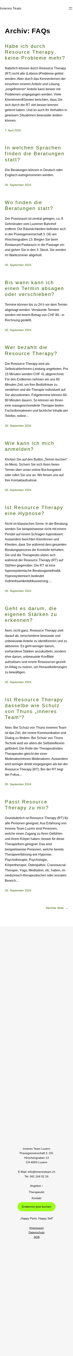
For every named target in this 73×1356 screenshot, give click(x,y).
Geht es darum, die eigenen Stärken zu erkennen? (31, 614)
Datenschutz (37, 1232)
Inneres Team (10, 8)
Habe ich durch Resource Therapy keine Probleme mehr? (35, 52)
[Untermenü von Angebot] (42, 1186)
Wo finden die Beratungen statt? (29, 205)
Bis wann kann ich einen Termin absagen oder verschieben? (34, 288)
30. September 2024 (18, 184)
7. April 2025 (13, 130)
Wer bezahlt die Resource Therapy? (31, 350)
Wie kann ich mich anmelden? (29, 446)
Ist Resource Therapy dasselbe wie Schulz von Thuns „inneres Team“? (34, 708)
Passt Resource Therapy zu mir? (27, 804)
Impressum (36, 1228)
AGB (37, 1237)
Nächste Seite (57, 907)
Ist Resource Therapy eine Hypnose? (34, 510)
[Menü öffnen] (70, 8)
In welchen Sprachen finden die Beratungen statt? (34, 153)
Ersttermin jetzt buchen (36, 1206)
